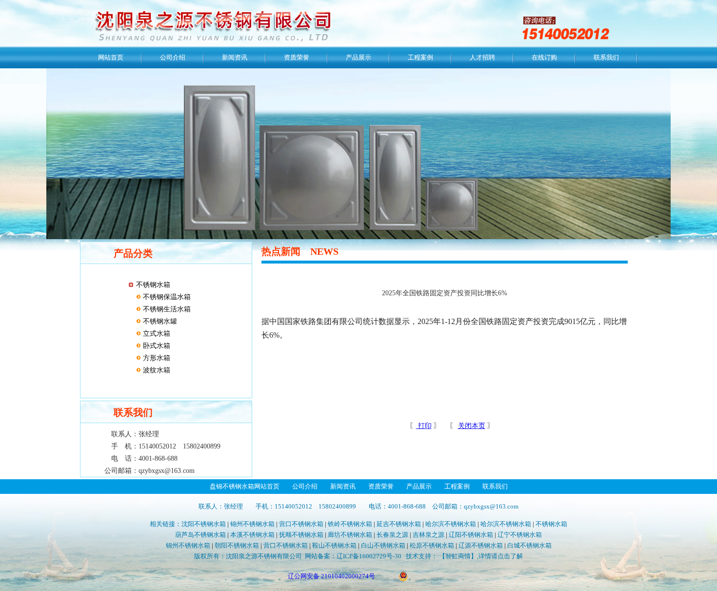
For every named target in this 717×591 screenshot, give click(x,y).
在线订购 (544, 57)
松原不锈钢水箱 (432, 545)
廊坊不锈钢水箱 (350, 534)
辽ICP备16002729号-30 (369, 556)
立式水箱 (155, 333)
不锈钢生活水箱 (166, 309)
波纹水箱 (155, 370)
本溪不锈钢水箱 (252, 534)
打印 (424, 425)
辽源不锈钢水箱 (480, 545)
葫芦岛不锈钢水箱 (200, 534)
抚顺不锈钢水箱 (301, 534)
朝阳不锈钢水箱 (237, 545)
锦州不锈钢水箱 (252, 524)
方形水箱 (155, 358)
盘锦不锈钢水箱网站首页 (244, 486)
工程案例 (420, 57)
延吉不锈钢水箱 (399, 524)
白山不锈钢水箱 (383, 545)
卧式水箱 (155, 345)
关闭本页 (471, 425)
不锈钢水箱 (153, 284)
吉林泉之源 (428, 534)
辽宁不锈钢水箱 (520, 534)
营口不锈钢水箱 (301, 524)
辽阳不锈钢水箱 (471, 534)
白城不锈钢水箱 (529, 545)
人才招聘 (482, 57)
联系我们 (606, 57)
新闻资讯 (234, 57)
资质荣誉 (296, 57)
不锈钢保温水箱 (166, 297)
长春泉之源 (392, 534)
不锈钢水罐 (159, 321)
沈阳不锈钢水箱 (203, 524)
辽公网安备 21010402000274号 (331, 576)
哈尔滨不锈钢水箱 (450, 524)
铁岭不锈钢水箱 (350, 524)
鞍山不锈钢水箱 (334, 545)
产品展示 (358, 57)
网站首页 (110, 57)
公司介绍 (172, 57)
